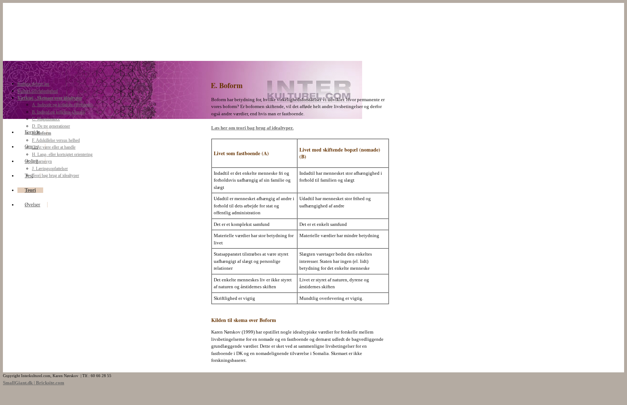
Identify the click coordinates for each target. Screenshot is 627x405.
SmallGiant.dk (18, 382)
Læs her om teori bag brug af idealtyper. (252, 128)
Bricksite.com (50, 382)
